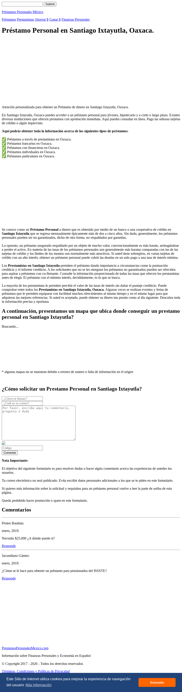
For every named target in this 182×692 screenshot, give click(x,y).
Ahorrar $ (41, 19)
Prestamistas (25, 19)
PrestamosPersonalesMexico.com (25, 648)
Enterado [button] (157, 682)
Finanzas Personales (75, 19)
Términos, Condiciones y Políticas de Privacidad (36, 671)
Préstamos (9, 19)
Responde (9, 546)
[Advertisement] (91, 70)
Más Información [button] (38, 685)
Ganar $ (55, 19)
